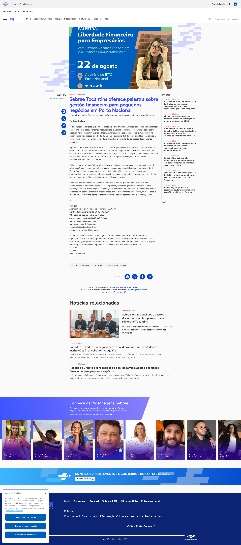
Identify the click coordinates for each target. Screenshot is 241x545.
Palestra (98, 265)
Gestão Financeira (80, 265)
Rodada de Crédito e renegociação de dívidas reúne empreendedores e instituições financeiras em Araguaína (114, 348)
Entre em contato (151, 501)
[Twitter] (63, 118)
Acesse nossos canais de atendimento (124, 287)
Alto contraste (229, 4)
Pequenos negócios (116, 265)
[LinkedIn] (63, 132)
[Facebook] (63, 125)
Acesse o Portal (83, 478)
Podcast (94, 501)
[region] (25, 516)
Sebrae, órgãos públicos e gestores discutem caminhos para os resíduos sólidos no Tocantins (144, 318)
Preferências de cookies (25, 535)
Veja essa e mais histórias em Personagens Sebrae (89, 414)
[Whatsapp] (63, 111)
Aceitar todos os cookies (25, 517)
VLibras (235, 4)
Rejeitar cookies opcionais (25, 526)
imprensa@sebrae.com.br (137, 290)
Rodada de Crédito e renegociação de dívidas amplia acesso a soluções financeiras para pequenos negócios (114, 369)
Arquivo (158, 516)
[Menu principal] (5, 19)
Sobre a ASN (109, 501)
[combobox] (27, 11)
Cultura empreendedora (129, 516)
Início (28, 19)
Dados (148, 516)
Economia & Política (75, 516)
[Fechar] (46, 493)
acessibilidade (218, 4)
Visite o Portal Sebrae (139, 526)
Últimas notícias (129, 501)
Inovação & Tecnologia (101, 516)
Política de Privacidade (14, 511)
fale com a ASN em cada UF (115, 292)
